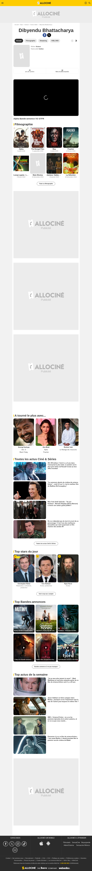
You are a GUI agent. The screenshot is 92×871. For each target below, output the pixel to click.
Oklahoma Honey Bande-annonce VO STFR (46, 630)
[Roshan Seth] (68, 432)
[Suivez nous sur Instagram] (18, 843)
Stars (21, 24)
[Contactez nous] (15, 850)
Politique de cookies (58, 858)
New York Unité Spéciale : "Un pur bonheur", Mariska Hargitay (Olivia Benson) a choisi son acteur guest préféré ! (63, 503)
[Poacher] (71, 137)
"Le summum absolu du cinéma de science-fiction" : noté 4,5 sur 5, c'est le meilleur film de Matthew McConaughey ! (63, 484)
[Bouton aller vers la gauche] (72, 40)
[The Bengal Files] (38, 137)
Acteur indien (33, 24)
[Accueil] (44, 3)
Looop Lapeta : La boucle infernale (21, 175)
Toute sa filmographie (46, 183)
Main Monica (38, 175)
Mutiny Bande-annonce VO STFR (24, 630)
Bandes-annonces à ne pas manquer (46, 666)
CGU (43, 858)
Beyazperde (85, 842)
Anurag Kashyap (24, 447)
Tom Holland (46, 584)
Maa (54, 149)
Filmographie (24, 124)
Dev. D (24, 450)
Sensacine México (83, 845)
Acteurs (27, 24)
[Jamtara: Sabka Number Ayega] (54, 163)
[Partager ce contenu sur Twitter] (49, 35)
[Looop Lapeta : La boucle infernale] (21, 163)
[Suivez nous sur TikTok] (24, 843)
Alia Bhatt (46, 447)
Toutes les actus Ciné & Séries (46, 543)
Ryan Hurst (68, 584)
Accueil (17, 24)
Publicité (37, 858)
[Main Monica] (38, 163)
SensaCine (76, 842)
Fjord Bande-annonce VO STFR (68, 659)
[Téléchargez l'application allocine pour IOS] (42, 843)
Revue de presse (29, 860)
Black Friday (24, 452)
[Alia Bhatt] (46, 432)
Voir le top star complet (46, 594)
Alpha (21, 149)
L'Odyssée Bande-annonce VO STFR (24, 659)
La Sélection (71, 175)
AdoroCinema (69, 845)
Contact (8, 858)
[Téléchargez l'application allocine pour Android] (49, 843)
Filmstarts (66, 842)
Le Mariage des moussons (68, 450)
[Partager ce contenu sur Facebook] (45, 35)
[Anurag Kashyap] (23, 432)
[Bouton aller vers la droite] (76, 40)
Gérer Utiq (67, 860)
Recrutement (29, 858)
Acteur (38, 46)
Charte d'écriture (41, 860)
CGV (48, 858)
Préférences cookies (72, 858)
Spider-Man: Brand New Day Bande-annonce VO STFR (46, 659)
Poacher (71, 149)
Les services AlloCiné (55, 860)
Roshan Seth (68, 447)
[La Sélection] (71, 163)
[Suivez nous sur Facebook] (6, 843)
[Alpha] (21, 137)
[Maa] (54, 137)
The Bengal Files (37, 149)
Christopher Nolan (24, 584)
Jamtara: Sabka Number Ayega (54, 175)
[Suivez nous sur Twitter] (12, 843)
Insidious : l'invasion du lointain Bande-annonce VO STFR (68, 630)
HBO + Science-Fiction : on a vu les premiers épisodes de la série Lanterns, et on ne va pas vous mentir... (62, 719)
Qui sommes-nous (17, 858)
